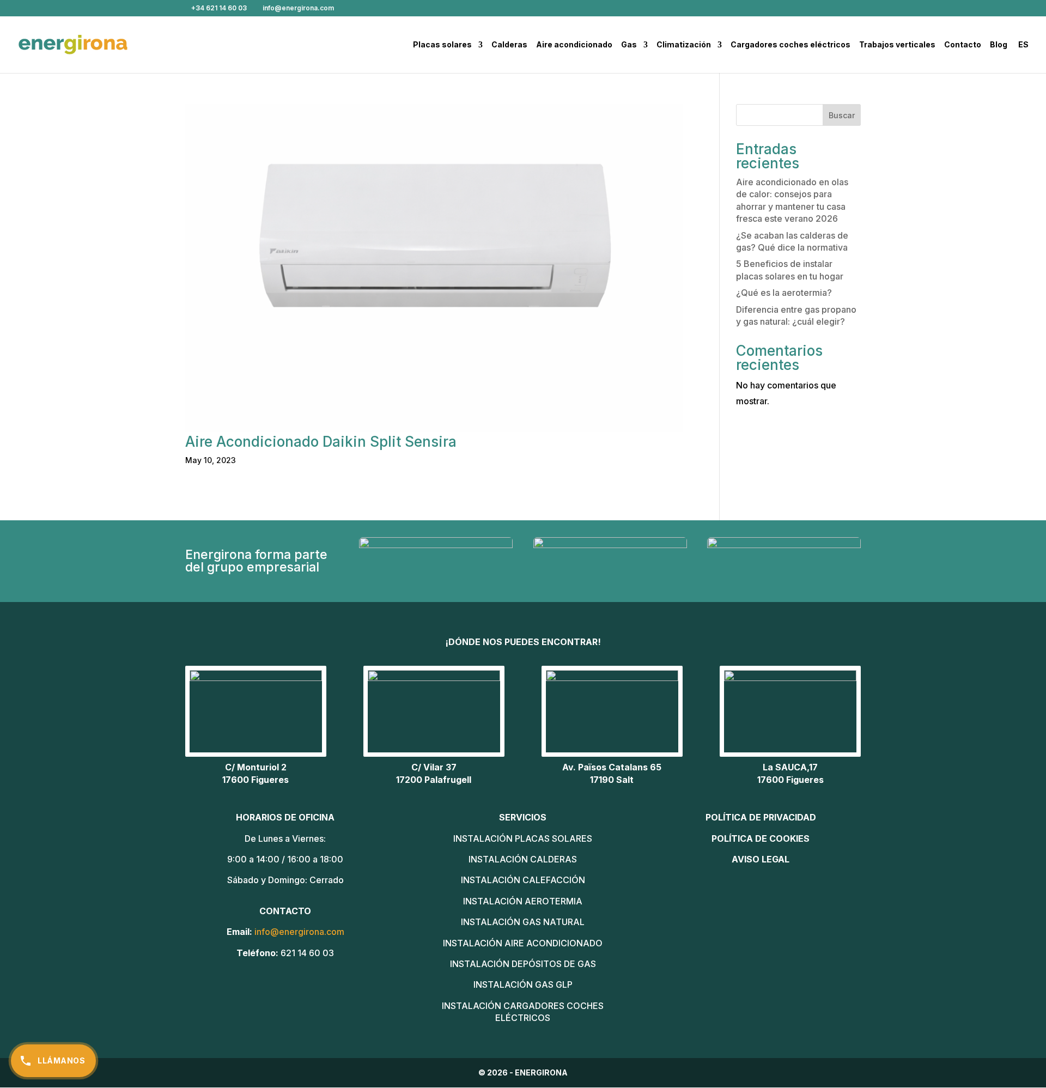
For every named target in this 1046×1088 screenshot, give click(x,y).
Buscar (842, 115)
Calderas (509, 45)
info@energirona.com (299, 931)
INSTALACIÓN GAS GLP (523, 984)
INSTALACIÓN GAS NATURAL (523, 921)
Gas (629, 45)
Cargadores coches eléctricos (790, 45)
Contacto (962, 45)
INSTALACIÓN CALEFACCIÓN (523, 879)
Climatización (683, 45)
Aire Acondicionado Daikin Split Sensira (321, 441)
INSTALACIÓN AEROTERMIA (522, 901)
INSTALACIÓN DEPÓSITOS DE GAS (523, 963)
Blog (998, 45)
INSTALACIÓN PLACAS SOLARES (522, 838)
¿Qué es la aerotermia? (784, 292)
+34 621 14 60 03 (219, 8)
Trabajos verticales (897, 45)
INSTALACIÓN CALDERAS (523, 859)
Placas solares (442, 45)
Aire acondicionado (574, 45)
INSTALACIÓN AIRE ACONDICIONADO (523, 943)
